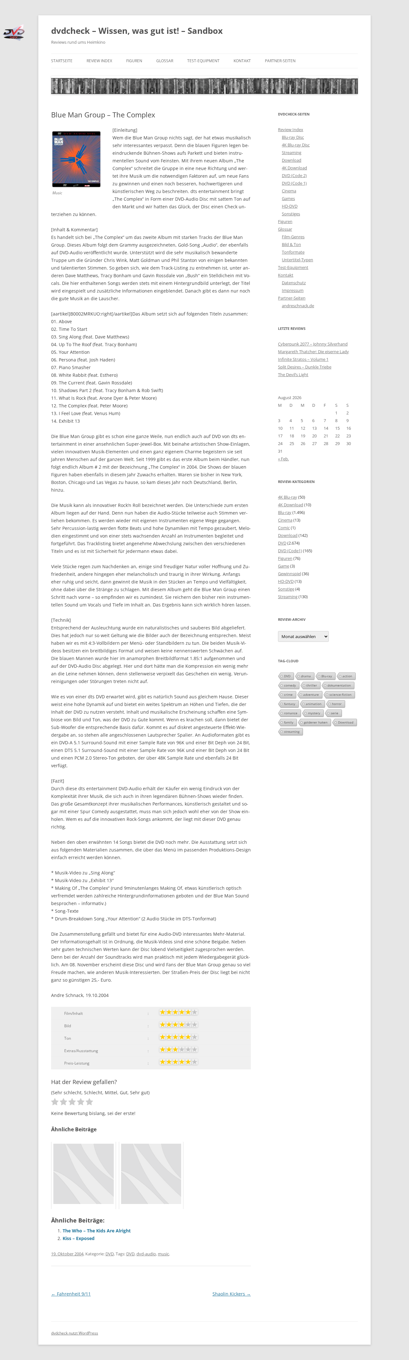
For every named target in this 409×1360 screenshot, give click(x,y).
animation (313, 704)
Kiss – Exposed (79, 1238)
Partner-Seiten (280, 60)
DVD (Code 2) (294, 175)
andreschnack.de (298, 305)
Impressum (293, 290)
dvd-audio (146, 1254)
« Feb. (283, 459)
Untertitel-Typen (297, 260)
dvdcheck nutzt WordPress (74, 1333)
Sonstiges (291, 214)
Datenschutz (294, 283)
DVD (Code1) (290, 551)
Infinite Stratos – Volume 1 (303, 359)
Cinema (289, 191)
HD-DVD (289, 206)
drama (306, 676)
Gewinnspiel (289, 573)
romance (290, 713)
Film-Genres (293, 237)
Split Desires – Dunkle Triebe (304, 367)
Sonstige (286, 589)
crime (288, 694)
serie (334, 713)
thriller (311, 685)
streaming (291, 731)
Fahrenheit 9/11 (71, 1294)
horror (337, 704)
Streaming (291, 152)
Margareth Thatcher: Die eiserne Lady (313, 351)
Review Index (99, 60)
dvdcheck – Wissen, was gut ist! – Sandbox (137, 30)
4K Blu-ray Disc (296, 145)
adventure (311, 694)
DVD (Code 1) (294, 183)
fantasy (289, 704)
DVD (109, 1254)
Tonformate (293, 252)
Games (288, 198)
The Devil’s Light (293, 374)
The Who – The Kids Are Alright (97, 1231)
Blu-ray (284, 512)
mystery (314, 713)
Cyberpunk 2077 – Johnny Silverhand (313, 344)
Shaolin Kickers (231, 1294)
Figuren (134, 60)
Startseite (62, 60)
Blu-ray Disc (293, 137)
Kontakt (242, 60)
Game (283, 566)
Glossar (164, 60)
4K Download (294, 168)
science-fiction (340, 694)
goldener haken (316, 722)
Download (291, 160)
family (288, 722)
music (163, 1254)
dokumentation (339, 685)
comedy (290, 685)
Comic (284, 528)
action (347, 676)
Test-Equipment (203, 60)
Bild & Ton (291, 244)
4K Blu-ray (287, 497)
